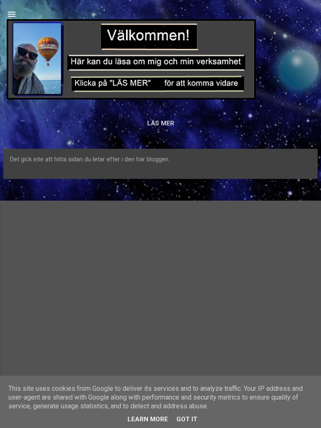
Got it (186, 419)
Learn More (147, 419)
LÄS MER (160, 123)
